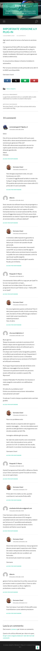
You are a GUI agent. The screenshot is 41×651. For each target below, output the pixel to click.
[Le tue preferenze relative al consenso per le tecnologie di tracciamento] (37, 647)
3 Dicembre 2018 (8, 35)
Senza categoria (11, 89)
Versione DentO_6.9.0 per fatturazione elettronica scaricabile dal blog (19, 106)
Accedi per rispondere (10, 158)
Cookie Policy (32, 645)
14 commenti (21, 35)
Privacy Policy (20, 645)
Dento (20, 5)
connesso (14, 629)
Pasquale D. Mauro (15, 274)
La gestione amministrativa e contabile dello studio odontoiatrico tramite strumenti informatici (19, 97)
